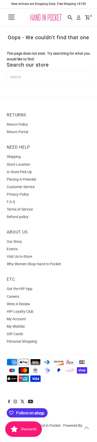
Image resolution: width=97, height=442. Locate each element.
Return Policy (17, 124)
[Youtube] (30, 402)
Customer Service (21, 187)
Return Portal (17, 132)
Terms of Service (20, 209)
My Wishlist (16, 326)
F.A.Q (11, 202)
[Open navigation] (11, 17)
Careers (13, 296)
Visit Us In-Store (19, 256)
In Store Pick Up (19, 172)
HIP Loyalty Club (20, 311)
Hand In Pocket (48, 425)
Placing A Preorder (21, 179)
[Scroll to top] (86, 428)
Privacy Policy (18, 194)
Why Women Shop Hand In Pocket (34, 264)
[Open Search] (70, 17)
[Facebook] (9, 402)
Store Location (18, 164)
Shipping (14, 157)
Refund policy (17, 217)
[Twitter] (22, 402)
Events (12, 249)
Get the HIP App (19, 289)
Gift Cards (15, 334)
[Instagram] (15, 402)
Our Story (14, 241)
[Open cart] (87, 17)
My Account (16, 319)
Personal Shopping (22, 341)
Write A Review (18, 304)
